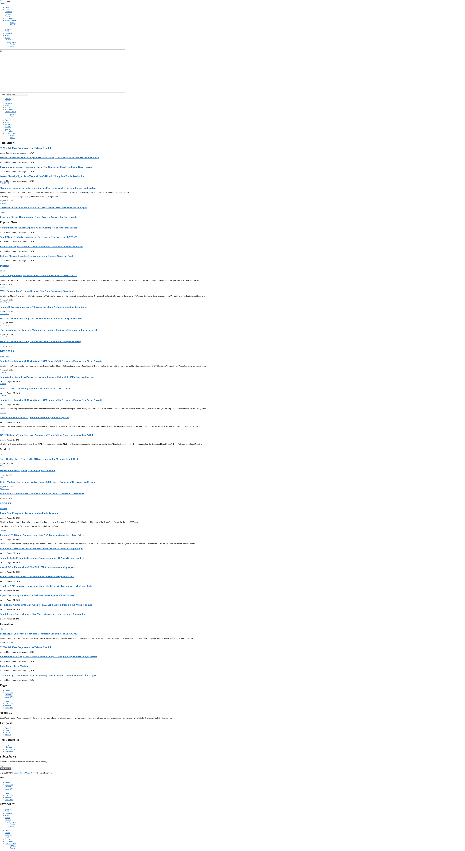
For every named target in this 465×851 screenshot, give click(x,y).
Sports (7, 16)
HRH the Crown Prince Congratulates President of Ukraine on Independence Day (40, 341)
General (8, 7)
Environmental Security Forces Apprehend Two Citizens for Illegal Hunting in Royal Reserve (46, 167)
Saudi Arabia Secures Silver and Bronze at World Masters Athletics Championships (41, 548)
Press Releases (10, 20)
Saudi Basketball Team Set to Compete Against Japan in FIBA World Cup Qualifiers (42, 558)
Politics (7, 9)
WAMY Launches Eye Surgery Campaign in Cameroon (27, 470)
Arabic (12, 25)
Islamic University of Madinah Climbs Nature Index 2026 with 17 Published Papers (41, 246)
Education (9, 18)
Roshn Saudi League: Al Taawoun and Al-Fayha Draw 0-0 (29, 513)
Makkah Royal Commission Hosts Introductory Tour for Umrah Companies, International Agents (48, 675)
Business (8, 12)
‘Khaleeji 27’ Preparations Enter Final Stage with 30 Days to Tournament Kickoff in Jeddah (46, 586)
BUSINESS (7, 351)
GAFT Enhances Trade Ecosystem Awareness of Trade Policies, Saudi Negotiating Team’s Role (47, 435)
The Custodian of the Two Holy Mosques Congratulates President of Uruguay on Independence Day (49, 330)
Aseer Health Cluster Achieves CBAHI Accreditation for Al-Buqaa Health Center (40, 459)
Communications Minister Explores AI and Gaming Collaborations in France (38, 227)
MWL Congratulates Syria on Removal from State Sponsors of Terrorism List (38, 275)
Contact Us (9, 697)
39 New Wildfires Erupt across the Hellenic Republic (26, 148)
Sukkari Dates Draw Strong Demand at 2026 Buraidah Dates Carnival (35, 388)
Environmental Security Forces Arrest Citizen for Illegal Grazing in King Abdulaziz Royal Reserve (48, 656)
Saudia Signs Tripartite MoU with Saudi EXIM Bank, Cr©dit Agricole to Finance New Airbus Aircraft (51, 361)
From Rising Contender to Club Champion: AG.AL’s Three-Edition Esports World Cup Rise (46, 604)
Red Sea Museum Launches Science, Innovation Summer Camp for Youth (36, 256)
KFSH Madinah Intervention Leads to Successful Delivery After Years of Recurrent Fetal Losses (47, 482)
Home (7, 690)
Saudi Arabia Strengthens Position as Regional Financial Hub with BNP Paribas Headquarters (47, 377)
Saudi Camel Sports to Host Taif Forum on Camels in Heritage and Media (37, 576)
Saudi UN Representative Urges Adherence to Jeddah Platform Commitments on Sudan (43, 307)
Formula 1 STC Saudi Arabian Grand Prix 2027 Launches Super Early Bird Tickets (42, 535)
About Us (8, 695)
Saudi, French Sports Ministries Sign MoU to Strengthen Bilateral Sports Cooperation (42, 614)
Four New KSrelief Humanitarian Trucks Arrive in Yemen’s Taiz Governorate (38, 217)
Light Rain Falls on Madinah (14, 666)
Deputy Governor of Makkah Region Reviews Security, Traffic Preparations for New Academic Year (49, 157)
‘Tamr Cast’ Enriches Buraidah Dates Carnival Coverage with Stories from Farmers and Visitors (48, 188)
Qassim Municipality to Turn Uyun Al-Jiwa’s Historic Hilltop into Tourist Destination (42, 176)
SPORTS (5, 503)
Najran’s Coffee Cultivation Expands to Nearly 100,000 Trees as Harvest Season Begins (43, 207)
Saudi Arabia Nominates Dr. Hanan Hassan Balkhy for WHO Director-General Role (42, 493)
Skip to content (6, 1)
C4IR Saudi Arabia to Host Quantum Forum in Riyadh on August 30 (34, 417)
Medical (8, 14)
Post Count (9, 693)
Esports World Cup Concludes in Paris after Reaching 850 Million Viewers (37, 595)
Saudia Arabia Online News (24, 773)
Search (2, 94)
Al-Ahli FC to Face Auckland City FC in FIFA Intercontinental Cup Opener (37, 567)
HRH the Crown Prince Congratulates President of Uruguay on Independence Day (41, 318)
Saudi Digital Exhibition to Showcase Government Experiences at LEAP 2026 (38, 237)
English (13, 23)
